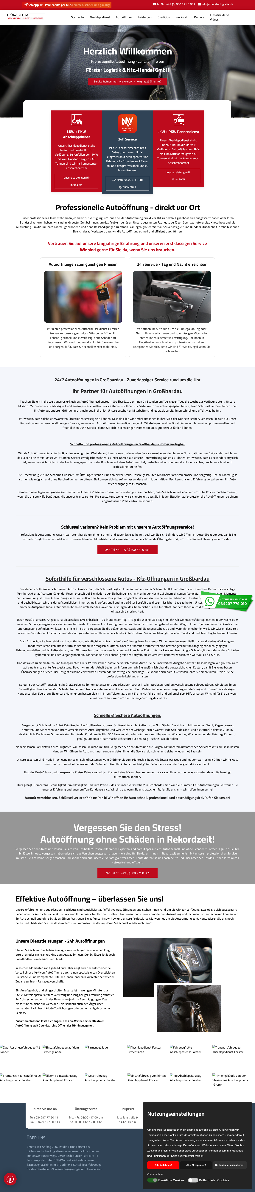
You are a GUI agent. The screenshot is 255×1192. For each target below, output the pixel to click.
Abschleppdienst (99, 17)
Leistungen (145, 17)
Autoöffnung (124, 17)
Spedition (164, 17)
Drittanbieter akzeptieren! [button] (229, 1165)
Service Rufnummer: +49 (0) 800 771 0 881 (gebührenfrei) (127, 81)
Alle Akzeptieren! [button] (196, 1165)
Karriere (199, 17)
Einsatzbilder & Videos (219, 17)
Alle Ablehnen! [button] (163, 1165)
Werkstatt (182, 17)
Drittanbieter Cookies (214, 1180)
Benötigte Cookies (171, 1180)
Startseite (77, 17)
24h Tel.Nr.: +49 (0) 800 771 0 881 (127, 549)
